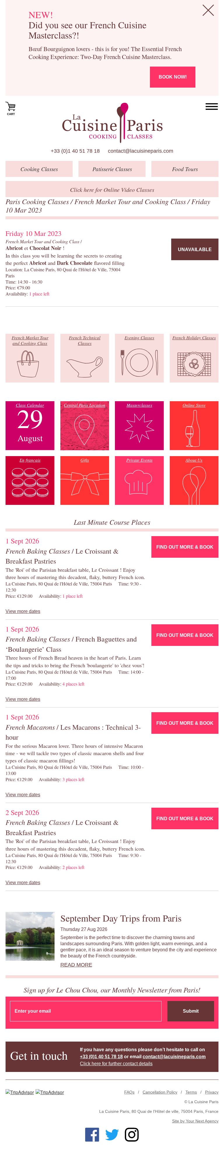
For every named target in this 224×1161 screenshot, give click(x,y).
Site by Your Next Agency (195, 1121)
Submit (191, 1011)
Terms (191, 1092)
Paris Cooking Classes (38, 201)
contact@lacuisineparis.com (140, 151)
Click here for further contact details (116, 1063)
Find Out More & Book (185, 547)
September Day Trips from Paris (120, 918)
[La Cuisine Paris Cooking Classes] (112, 123)
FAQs (129, 1092)
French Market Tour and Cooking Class (131, 201)
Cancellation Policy (160, 1092)
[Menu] (212, 106)
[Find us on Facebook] (92, 1135)
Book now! (173, 76)
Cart (11, 114)
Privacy (211, 1092)
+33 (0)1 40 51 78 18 (75, 151)
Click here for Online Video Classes (112, 189)
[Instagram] (132, 1135)
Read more (76, 965)
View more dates (23, 611)
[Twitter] (112, 1135)
